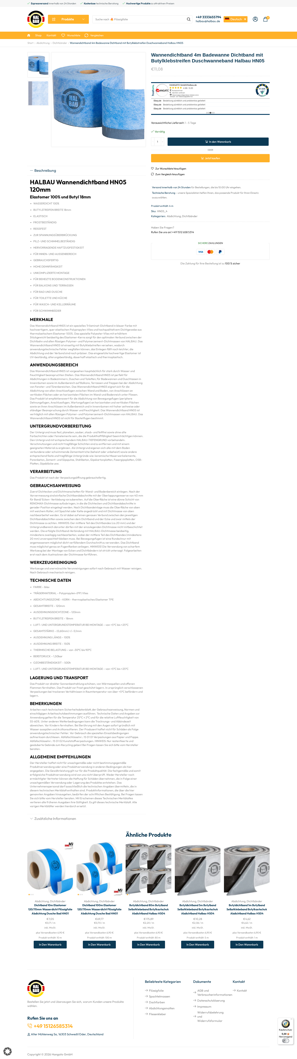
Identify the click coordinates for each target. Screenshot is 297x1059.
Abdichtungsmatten (161, 1008)
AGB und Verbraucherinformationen (214, 992)
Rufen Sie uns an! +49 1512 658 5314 (172, 232)
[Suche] (188, 19)
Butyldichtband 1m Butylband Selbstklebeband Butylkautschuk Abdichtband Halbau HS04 (247, 909)
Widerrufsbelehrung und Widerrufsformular (210, 1017)
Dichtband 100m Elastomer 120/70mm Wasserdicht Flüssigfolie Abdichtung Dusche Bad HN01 (99, 909)
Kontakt (242, 990)
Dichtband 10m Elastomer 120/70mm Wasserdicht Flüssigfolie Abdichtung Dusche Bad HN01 (50, 909)
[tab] (86, 171)
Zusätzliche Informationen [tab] (55, 818)
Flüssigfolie (156, 990)
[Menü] (291, 1020)
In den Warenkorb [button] (66, 874)
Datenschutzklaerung (211, 1000)
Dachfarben (157, 1002)
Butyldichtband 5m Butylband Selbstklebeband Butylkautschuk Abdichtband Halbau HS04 (197, 909)
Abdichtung (43, 43)
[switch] (285, 1041)
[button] (255, 19)
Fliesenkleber (157, 1014)
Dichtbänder (60, 43)
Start (31, 43)
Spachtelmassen (159, 996)
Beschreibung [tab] (45, 170)
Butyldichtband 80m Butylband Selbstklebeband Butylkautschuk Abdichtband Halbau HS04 (148, 909)
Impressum (204, 1006)
